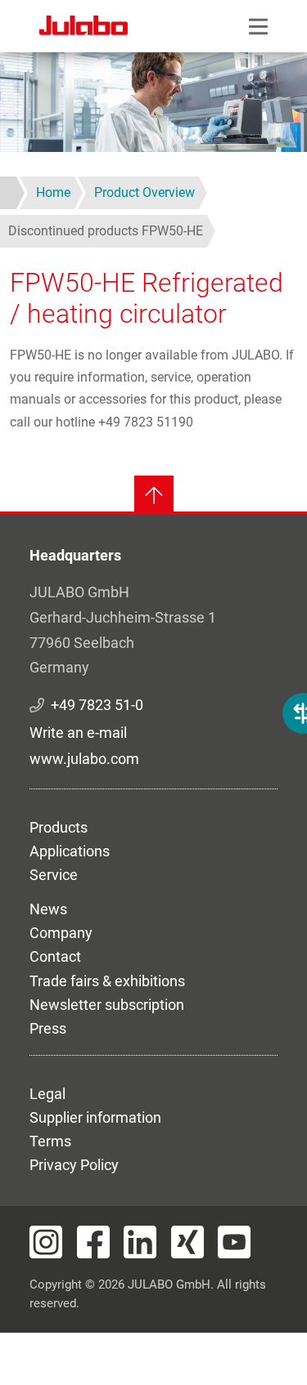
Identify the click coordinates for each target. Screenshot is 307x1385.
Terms (50, 1141)
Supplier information (95, 1117)
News (48, 909)
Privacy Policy (74, 1164)
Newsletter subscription (106, 1004)
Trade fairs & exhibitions (107, 981)
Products (58, 827)
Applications (69, 851)
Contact (55, 956)
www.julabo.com (84, 758)
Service (53, 874)
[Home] (83, 28)
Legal (47, 1093)
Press (47, 1028)
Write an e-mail (78, 732)
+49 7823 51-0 (97, 704)
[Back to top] (154, 495)
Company (61, 932)
